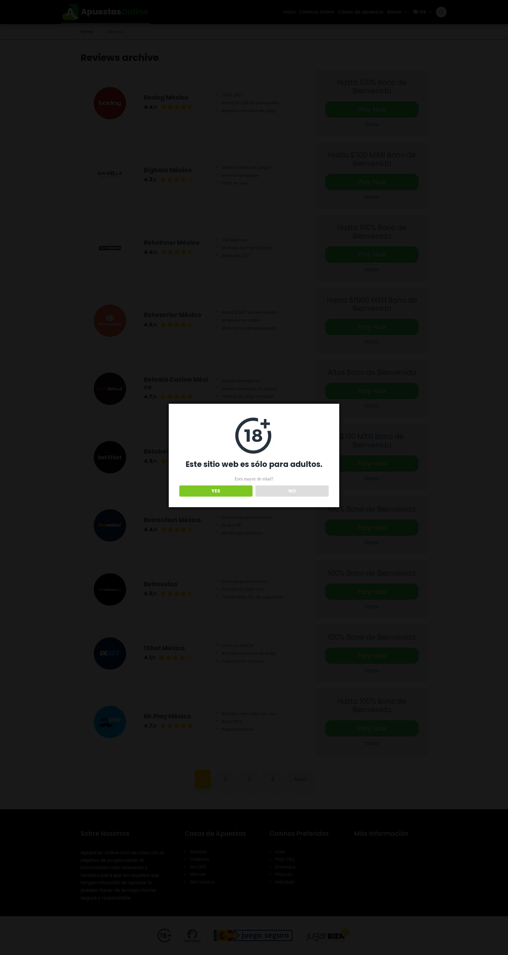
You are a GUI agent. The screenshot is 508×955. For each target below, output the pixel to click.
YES (215, 490)
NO (292, 490)
